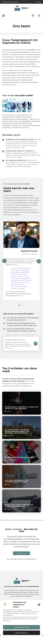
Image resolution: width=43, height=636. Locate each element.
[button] (39, 605)
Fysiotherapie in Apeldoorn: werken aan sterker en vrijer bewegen (21, 407)
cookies (34, 617)
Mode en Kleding (12, 460)
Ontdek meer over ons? (15, 340)
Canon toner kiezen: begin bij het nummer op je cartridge (19, 505)
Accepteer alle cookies (21, 627)
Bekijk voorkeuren (21, 633)
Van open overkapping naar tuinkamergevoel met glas (16, 481)
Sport (8, 411)
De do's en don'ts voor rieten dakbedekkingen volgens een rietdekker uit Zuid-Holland (17, 431)
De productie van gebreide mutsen (19, 457)
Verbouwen (10, 435)
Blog (8, 484)
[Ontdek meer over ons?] (36, 344)
